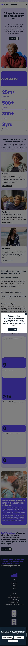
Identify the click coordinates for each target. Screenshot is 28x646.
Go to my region (12, 329)
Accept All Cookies (7, 637)
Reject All (19, 637)
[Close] (24, 628)
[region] (13, 636)
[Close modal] (26, 314)
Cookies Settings (13, 640)
